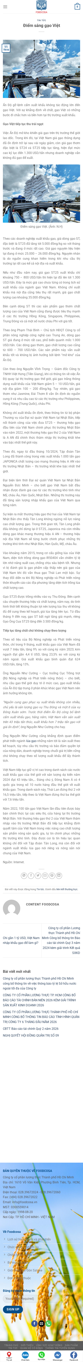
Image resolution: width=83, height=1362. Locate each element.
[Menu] (5, 6)
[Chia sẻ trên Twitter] (38, 876)
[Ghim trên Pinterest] (52, 876)
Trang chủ (11, 1345)
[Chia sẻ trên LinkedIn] (59, 876)
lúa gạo (31, 741)
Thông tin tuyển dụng (60, 1348)
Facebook (74, 1360)
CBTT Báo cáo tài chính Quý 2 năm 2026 (30, 1029)
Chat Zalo (25, 1360)
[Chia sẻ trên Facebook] (31, 876)
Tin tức (41, 20)
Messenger (58, 1360)
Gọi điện (41, 1359)
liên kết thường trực (67, 889)
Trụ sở (9, 1360)
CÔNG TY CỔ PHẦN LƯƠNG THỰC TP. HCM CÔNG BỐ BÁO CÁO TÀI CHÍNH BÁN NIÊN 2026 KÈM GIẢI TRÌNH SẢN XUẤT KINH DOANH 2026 (39, 1000)
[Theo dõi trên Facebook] (34, 1323)
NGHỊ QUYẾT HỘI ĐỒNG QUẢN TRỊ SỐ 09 (31, 1035)
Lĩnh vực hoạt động (49, 1345)
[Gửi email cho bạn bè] (45, 876)
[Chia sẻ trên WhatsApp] (24, 876)
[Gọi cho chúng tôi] (48, 1323)
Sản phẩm (71, 1345)
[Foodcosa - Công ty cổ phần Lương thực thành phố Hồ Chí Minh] (41, 7)
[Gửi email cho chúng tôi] (41, 1323)
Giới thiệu (27, 1345)
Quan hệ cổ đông (31, 1348)
